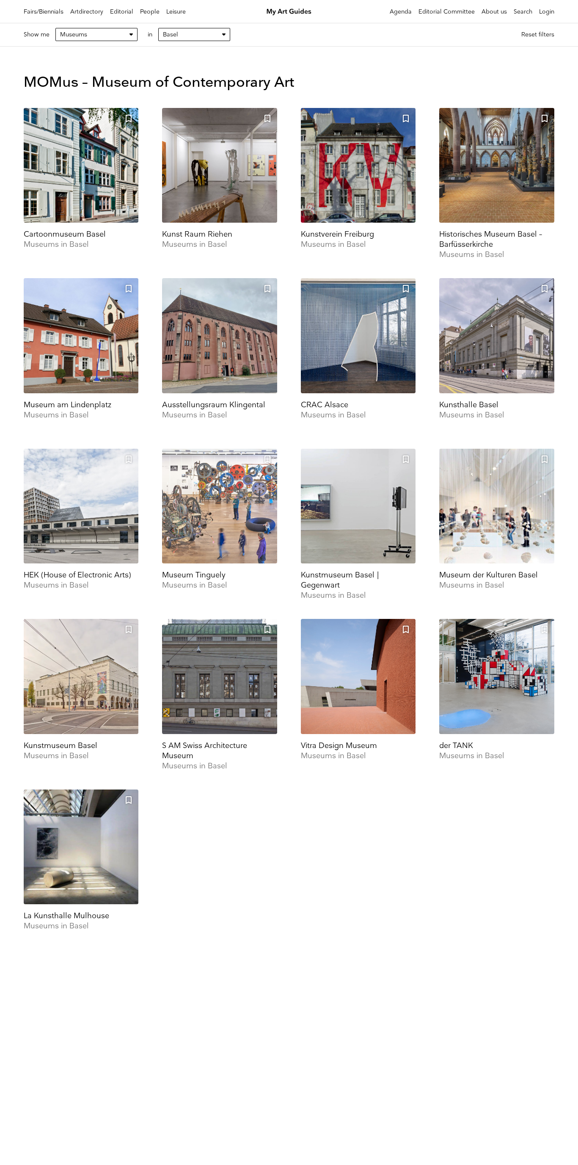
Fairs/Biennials (43, 11)
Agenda (401, 11)
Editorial (121, 11)
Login (546, 11)
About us (494, 11)
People (150, 11)
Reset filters (537, 34)
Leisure (176, 11)
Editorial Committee (446, 11)
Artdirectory (86, 11)
